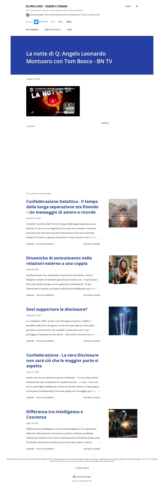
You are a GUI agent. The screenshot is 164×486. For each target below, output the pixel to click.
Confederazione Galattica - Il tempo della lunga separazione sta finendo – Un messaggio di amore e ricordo (62, 207)
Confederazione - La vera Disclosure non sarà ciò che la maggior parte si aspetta (62, 360)
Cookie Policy (82, 468)
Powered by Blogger (83, 477)
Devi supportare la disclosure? (56, 309)
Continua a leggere (91, 244)
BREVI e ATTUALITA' (53, 30)
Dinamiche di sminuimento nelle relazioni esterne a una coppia (59, 260)
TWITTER (42, 22)
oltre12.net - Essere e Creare (46, 6)
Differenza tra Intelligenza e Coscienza (54, 414)
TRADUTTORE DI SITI (90, 15)
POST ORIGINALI (32, 30)
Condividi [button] (105, 123)
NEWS (69, 30)
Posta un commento (45, 244)
